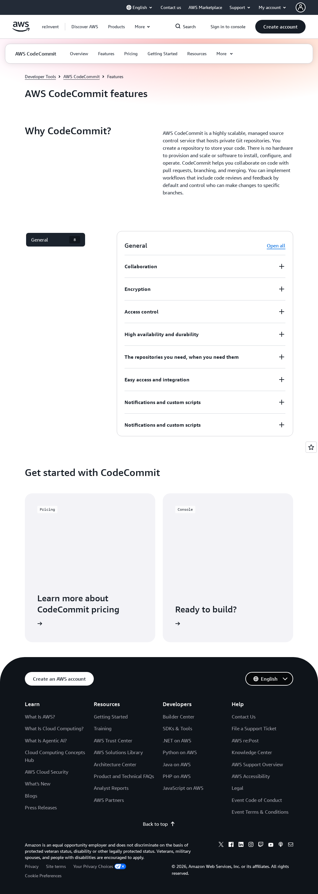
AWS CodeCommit (81, 76)
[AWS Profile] (301, 7)
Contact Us (244, 717)
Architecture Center (115, 764)
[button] (84, 26)
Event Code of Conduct (257, 800)
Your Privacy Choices (93, 866)
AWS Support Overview (257, 764)
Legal (237, 788)
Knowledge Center (252, 752)
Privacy (32, 866)
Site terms (56, 866)
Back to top (155, 824)
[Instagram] (250, 845)
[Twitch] (260, 845)
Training (102, 728)
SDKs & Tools (177, 728)
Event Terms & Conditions (260, 812)
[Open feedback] (311, 447)
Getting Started (111, 717)
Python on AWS (180, 752)
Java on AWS (177, 764)
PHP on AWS (177, 776)
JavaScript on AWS (183, 788)
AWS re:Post (245, 740)
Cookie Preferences (43, 875)
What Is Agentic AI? (46, 740)
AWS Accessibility (251, 776)
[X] (221, 845)
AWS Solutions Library (118, 752)
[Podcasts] (280, 845)
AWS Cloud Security (46, 772)
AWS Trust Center (113, 740)
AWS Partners (109, 800)
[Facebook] (231, 845)
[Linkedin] (240, 845)
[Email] (290, 845)
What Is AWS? (40, 717)
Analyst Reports (111, 788)
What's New (37, 784)
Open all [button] (276, 245)
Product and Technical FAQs (124, 776)
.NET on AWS (177, 740)
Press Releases (41, 807)
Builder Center (178, 717)
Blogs (31, 796)
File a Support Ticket (254, 728)
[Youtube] (270, 845)
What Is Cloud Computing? (54, 728)
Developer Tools (40, 76)
